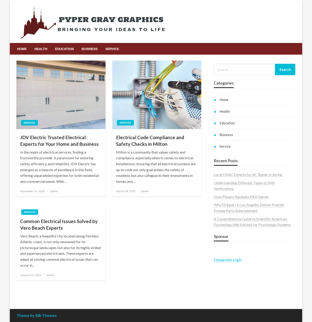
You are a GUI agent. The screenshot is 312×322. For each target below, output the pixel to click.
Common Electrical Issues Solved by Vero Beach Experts (59, 224)
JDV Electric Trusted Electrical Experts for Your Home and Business (59, 140)
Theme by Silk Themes (37, 315)
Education (64, 49)
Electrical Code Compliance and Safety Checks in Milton (150, 140)
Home (22, 49)
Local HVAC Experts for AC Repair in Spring (248, 174)
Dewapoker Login (228, 259)
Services (29, 122)
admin (54, 191)
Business (90, 49)
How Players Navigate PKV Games (241, 196)
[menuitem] (22, 49)
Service (112, 49)
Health (40, 49)
